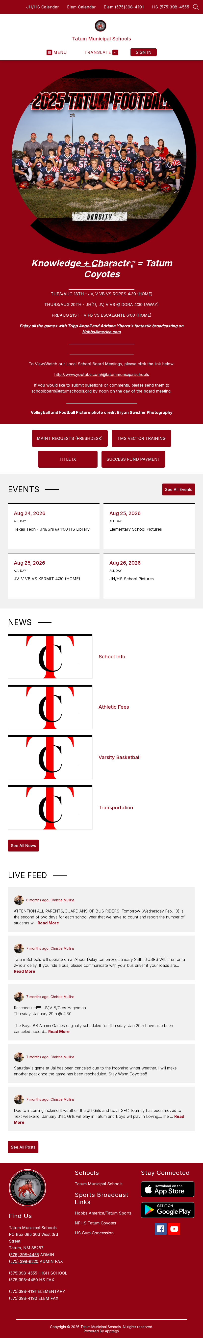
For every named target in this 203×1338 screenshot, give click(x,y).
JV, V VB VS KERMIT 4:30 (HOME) (48, 578)
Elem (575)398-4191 (124, 6)
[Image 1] (83, 267)
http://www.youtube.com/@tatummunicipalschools (101, 374)
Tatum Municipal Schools (99, 1183)
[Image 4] (100, 267)
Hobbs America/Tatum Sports (103, 1213)
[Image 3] (95, 267)
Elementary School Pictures (137, 529)
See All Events (178, 489)
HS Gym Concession (94, 1232)
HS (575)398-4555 (170, 6)
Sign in (144, 52)
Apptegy (112, 1331)
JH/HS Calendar (42, 6)
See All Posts (23, 1147)
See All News (23, 845)
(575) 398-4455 (24, 1254)
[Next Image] (119, 267)
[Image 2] (89, 267)
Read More (48, 922)
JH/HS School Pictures (132, 578)
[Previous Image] (65, 267)
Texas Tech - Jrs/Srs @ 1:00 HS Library (53, 529)
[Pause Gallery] (132, 266)
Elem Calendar (81, 6)
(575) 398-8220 (23, 1261)
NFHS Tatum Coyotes (95, 1222)
